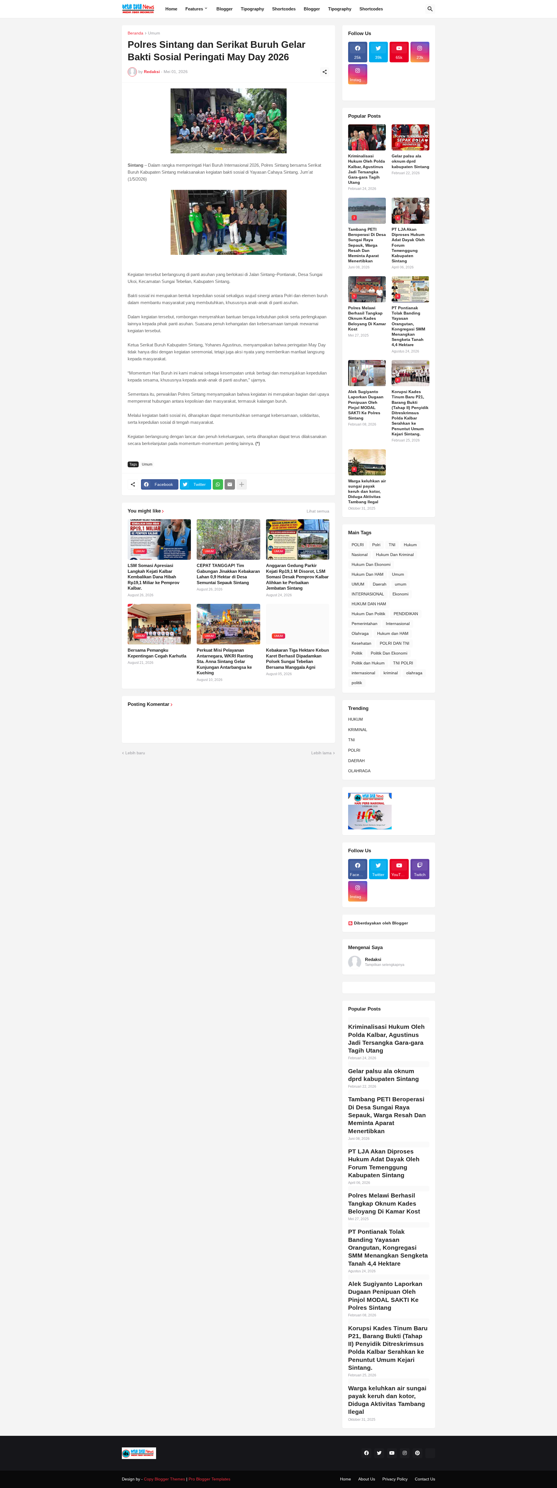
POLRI (358, 544)
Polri (376, 544)
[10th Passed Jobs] (399, 88)
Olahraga (360, 633)
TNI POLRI (403, 663)
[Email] (230, 484)
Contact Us (425, 1479)
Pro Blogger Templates (209, 1479)
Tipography (252, 8)
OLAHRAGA (359, 770)
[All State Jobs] (357, 93)
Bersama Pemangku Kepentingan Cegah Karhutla (157, 653)
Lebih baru (135, 753)
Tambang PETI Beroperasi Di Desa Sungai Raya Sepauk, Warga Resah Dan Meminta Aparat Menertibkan (367, 245)
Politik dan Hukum (368, 663)
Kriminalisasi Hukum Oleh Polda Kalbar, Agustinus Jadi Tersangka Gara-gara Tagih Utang (366, 169)
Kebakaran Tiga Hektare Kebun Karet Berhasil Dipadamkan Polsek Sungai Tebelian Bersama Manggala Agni (297, 659)
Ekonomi (400, 594)
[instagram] (405, 1453)
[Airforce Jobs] (378, 74)
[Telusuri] (430, 9)
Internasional (398, 623)
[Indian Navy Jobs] (399, 74)
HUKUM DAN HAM (369, 604)
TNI (392, 544)
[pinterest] (417, 1453)
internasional (363, 673)
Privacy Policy (395, 1479)
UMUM (358, 584)
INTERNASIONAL (368, 594)
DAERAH (356, 760)
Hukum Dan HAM (368, 574)
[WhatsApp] (218, 484)
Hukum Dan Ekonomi (371, 564)
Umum (154, 33)
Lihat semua (318, 511)
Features (194, 8)
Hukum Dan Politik (368, 613)
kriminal (391, 673)
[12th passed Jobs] (378, 88)
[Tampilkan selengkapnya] (241, 484)
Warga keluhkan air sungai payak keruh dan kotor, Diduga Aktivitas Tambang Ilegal (367, 491)
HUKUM (355, 719)
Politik (357, 653)
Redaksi (373, 959)
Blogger (224, 8)
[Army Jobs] (420, 74)
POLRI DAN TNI (394, 643)
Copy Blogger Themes (164, 1479)
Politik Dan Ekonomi (389, 653)
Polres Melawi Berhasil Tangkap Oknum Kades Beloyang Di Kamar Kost (367, 318)
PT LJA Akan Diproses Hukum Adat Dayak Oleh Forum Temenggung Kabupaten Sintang (408, 245)
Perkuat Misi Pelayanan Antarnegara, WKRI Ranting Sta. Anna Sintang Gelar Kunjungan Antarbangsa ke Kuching (225, 661)
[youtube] (392, 1453)
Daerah (379, 584)
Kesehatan (361, 643)
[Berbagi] (324, 72)
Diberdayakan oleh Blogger (381, 923)
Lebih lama (321, 753)
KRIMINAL (357, 729)
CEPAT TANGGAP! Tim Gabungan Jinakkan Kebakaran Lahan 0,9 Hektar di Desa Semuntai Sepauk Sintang (228, 574)
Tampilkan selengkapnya (384, 965)
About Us (366, 1479)
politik (357, 682)
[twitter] (379, 1453)
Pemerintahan (364, 623)
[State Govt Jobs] (420, 88)
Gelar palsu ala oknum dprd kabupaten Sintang (410, 161)
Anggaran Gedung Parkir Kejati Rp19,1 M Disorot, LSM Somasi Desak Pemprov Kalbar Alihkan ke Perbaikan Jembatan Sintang (297, 577)
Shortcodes (284, 8)
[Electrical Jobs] (357, 88)
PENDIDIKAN (406, 613)
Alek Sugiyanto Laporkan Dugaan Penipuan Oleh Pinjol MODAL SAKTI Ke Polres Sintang (366, 404)
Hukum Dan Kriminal (395, 554)
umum (400, 584)
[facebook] (366, 1453)
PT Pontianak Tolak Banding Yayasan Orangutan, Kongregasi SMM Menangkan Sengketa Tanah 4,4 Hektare (408, 326)
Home (171, 8)
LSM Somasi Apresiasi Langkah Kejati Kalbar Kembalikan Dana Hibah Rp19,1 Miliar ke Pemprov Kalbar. (153, 577)
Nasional (360, 554)
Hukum (410, 544)
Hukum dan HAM (392, 633)
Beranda (135, 33)
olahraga (414, 673)
